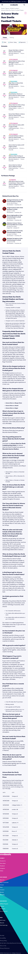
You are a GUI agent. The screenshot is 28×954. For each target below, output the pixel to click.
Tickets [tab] (5, 37)
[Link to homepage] (14, 5)
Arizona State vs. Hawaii (12, 405)
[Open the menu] (2, 5)
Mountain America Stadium (10, 449)
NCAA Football (14, 8)
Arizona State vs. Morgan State (14, 403)
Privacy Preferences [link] (4, 948)
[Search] (24, 4)
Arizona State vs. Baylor (12, 408)
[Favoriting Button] (25, 13)
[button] (4, 42)
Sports (7, 8)
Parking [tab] (12, 37)
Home (2, 8)
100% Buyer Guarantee (16, 1)
